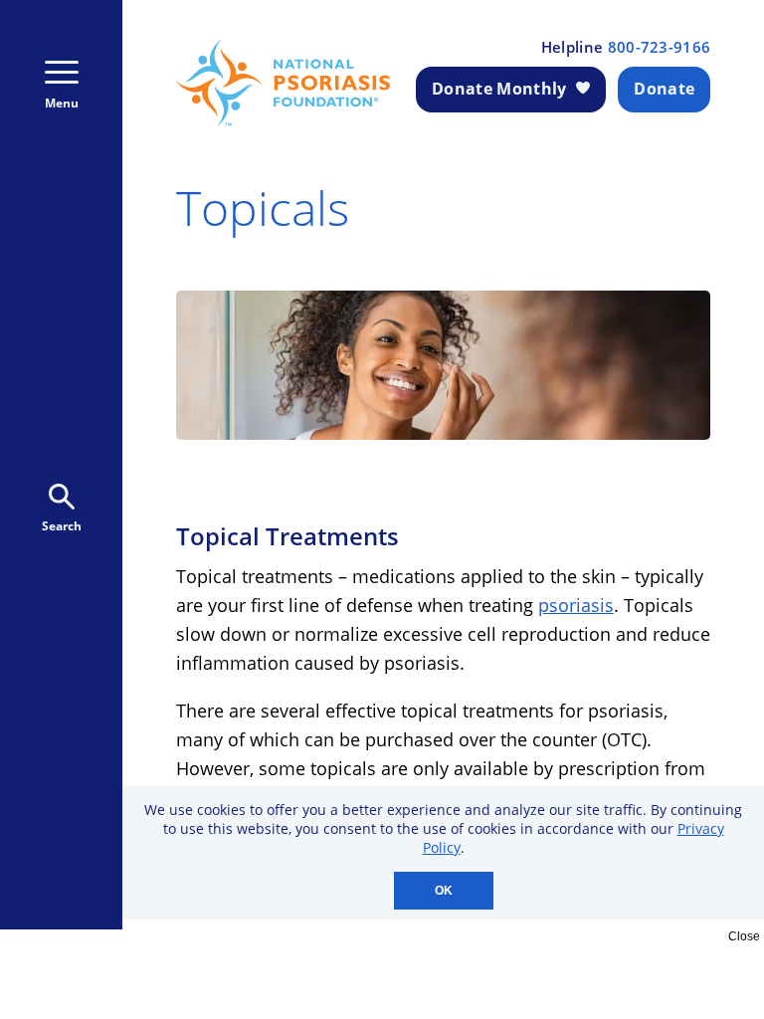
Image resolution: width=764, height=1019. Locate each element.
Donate (664, 89)
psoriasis (576, 605)
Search (62, 525)
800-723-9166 (659, 47)
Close (744, 936)
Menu (62, 103)
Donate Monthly (499, 89)
